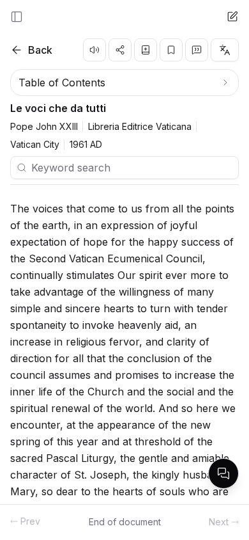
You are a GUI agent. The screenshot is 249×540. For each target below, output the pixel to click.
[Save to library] (145, 49)
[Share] (120, 49)
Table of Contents (62, 82)
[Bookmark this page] (171, 49)
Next (219, 521)
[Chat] (232, 16)
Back (40, 50)
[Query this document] (223, 473)
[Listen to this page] (94, 49)
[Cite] (196, 49)
